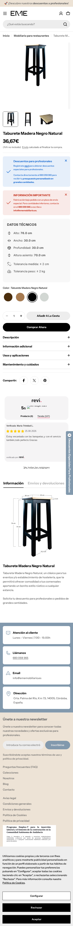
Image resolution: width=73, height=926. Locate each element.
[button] (69, 463)
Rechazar (36, 907)
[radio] (8, 297)
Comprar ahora (36, 327)
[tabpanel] (36, 554)
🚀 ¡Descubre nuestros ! (36, 3)
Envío (25, 147)
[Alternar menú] (5, 13)
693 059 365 (20, 658)
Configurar (36, 895)
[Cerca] (66, 160)
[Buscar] (65, 24)
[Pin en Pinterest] (45, 380)
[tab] (27, 416)
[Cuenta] (61, 13)
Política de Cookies (13, 882)
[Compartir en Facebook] (23, 380)
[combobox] (36, 24)
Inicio (6, 35)
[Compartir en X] (34, 380)
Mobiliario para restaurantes (31, 35)
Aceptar (36, 919)
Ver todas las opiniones (37, 467)
